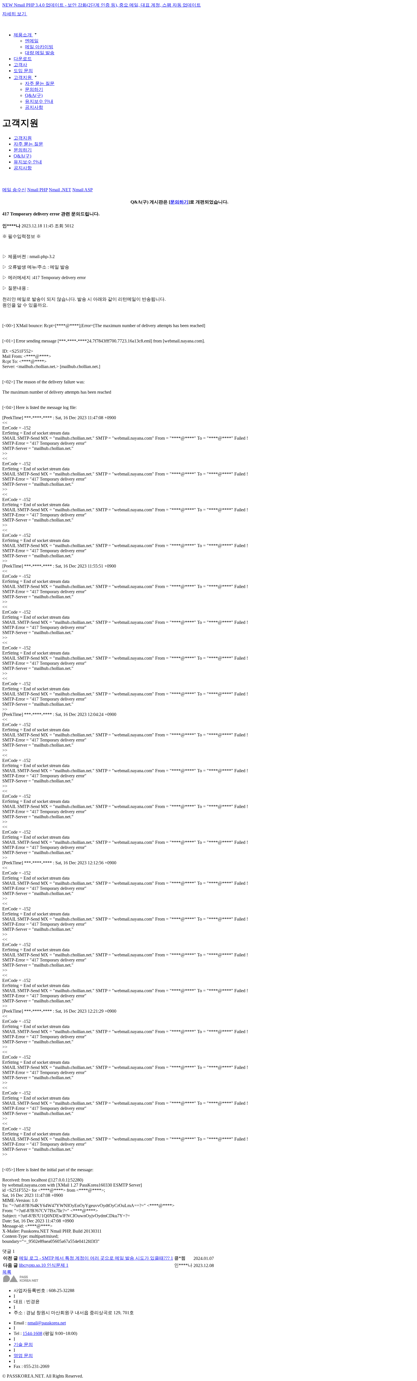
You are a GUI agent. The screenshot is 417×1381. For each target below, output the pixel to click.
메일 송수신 (14, 189)
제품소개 (23, 34)
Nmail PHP (37, 189)
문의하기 (34, 89)
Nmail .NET (60, 189)
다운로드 (23, 58)
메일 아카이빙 (39, 46)
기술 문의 (23, 1344)
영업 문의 (23, 1355)
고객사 (20, 64)
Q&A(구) (34, 95)
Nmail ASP (82, 189)
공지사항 (34, 107)
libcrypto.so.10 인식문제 (43, 1265)
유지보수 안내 (39, 101)
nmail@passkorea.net (47, 1322)
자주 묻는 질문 (39, 83)
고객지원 (23, 77)
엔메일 (32, 40)
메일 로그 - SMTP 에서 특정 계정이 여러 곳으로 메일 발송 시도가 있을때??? (96, 1258)
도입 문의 (23, 70)
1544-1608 (32, 1333)
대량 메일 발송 (39, 52)
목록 (6, 1272)
